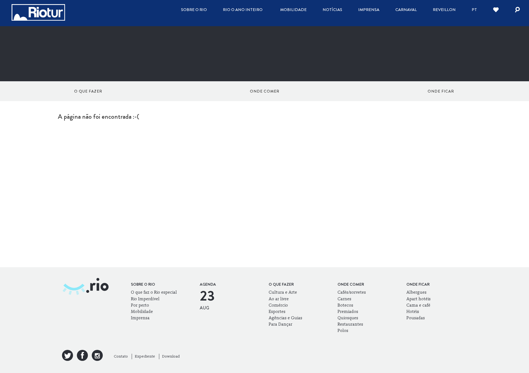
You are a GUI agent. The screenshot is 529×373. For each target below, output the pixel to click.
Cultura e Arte (283, 292)
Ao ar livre (279, 298)
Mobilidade (293, 10)
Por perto (140, 305)
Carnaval (406, 10)
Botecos (345, 305)
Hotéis (412, 311)
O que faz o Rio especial (154, 292)
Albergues (416, 292)
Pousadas (415, 317)
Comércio (278, 305)
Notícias (332, 10)
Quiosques (348, 317)
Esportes (277, 311)
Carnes (344, 298)
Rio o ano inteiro (243, 10)
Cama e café (418, 305)
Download (171, 356)
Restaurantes (350, 324)
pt (474, 10)
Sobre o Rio (194, 10)
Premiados (348, 311)
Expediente (145, 356)
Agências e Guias (285, 317)
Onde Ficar (441, 91)
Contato (121, 356)
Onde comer (264, 91)
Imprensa (368, 10)
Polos (343, 330)
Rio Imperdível (145, 298)
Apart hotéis (418, 298)
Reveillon (444, 10)
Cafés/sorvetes (352, 292)
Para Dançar (280, 324)
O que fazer (88, 91)
